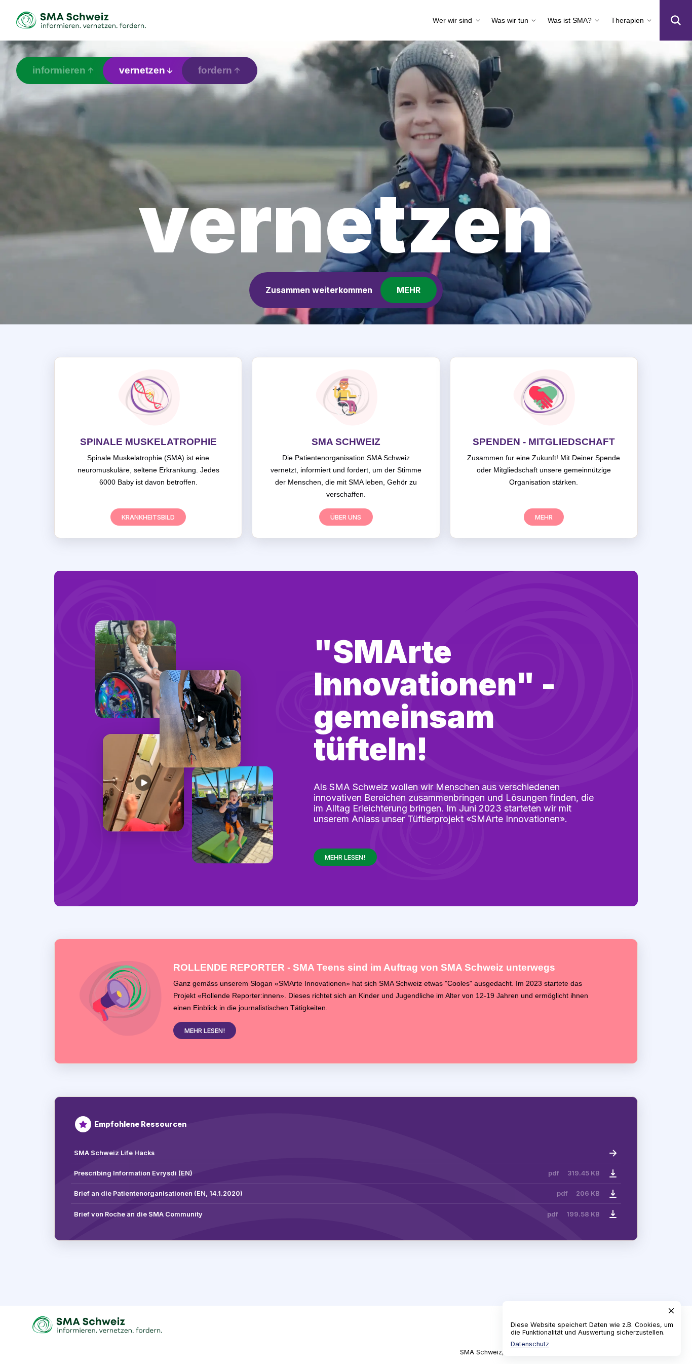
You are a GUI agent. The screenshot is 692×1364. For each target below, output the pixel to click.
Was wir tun (509, 20)
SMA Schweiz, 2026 (491, 1352)
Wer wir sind (452, 20)
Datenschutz (530, 1344)
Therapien (627, 20)
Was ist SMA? (570, 20)
